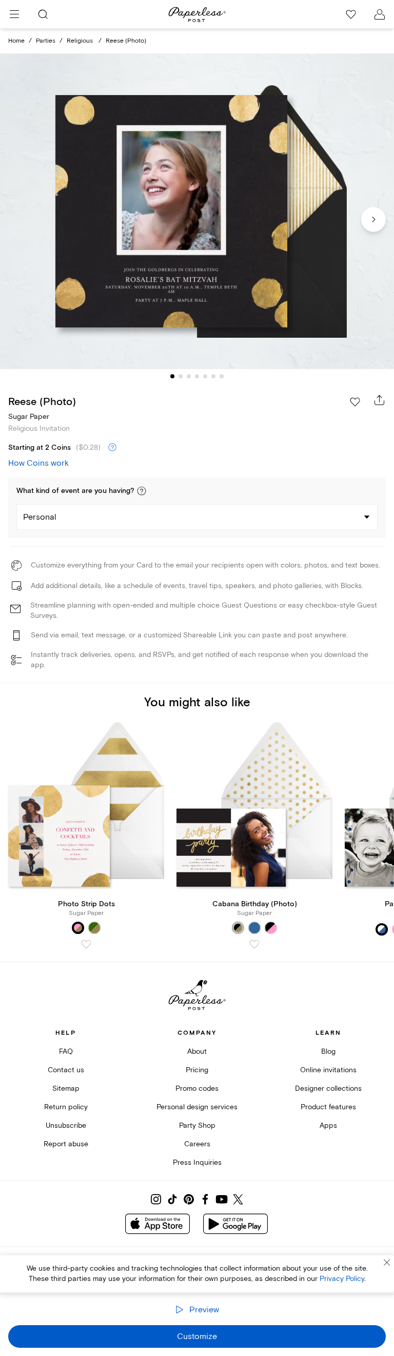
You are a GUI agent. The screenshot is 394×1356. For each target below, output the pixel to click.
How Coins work (38, 463)
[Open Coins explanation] (112, 448)
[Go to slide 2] (181, 376)
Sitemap (66, 1088)
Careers (197, 1144)
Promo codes (197, 1088)
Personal (39, 517)
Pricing (197, 1070)
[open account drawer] (379, 14)
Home (16, 41)
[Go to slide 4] (197, 376)
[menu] (14, 14)
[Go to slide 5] (205, 376)
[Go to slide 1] (172, 376)
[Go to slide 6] (213, 376)
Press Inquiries (197, 1162)
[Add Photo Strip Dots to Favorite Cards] (86, 944)
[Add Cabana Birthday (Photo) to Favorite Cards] (254, 944)
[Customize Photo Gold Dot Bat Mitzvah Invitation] (197, 211)
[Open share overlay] (379, 400)
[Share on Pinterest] (189, 1199)
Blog (328, 1051)
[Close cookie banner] (387, 1262)
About (197, 1051)
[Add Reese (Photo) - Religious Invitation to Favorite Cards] (355, 402)
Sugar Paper (28, 416)
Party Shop (197, 1125)
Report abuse (66, 1144)
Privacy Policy (342, 1278)
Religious (80, 41)
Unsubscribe (66, 1125)
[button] (141, 491)
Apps (328, 1125)
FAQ (66, 1051)
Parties (45, 41)
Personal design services (197, 1107)
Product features (328, 1107)
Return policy (66, 1107)
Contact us (66, 1070)
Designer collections (328, 1088)
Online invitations (328, 1070)
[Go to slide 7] (222, 376)
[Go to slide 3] (189, 376)
